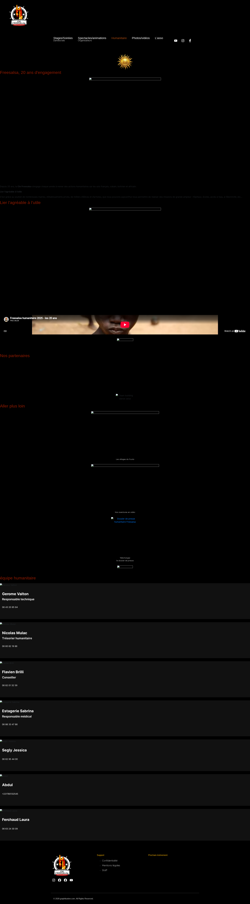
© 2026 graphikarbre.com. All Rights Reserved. (73, 898)
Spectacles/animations (92, 39)
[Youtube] (175, 40)
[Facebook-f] (190, 40)
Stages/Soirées (63, 39)
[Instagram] (183, 40)
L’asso (159, 38)
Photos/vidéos (141, 38)
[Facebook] (59, 880)
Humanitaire (119, 38)
